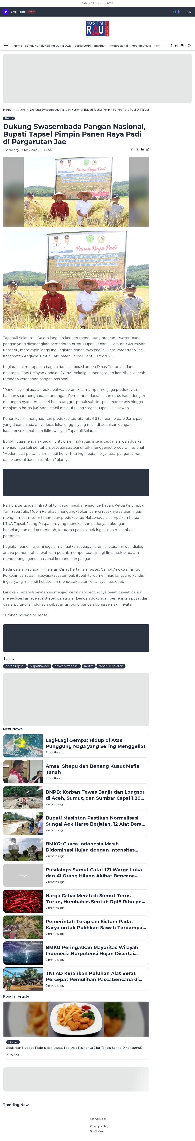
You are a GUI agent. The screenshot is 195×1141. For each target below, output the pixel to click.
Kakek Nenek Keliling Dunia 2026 (48, 45)
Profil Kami (161, 45)
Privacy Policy (99, 1126)
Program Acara (141, 45)
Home (18, 45)
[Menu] (6, 45)
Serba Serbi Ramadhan (90, 45)
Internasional (118, 45)
